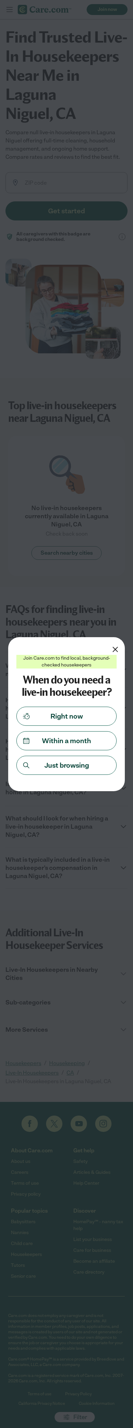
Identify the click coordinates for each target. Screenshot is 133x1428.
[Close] (115, 649)
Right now (66, 716)
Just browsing (66, 765)
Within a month (66, 741)
